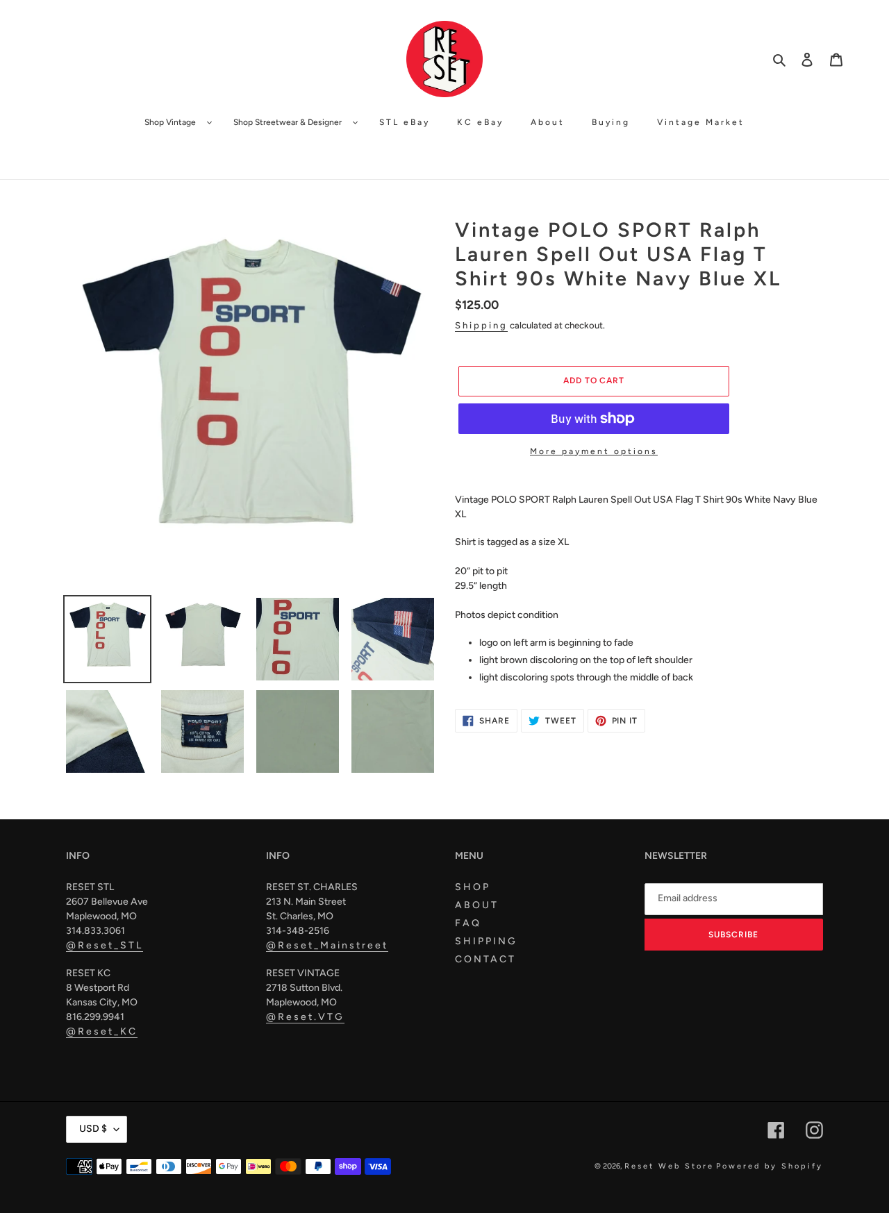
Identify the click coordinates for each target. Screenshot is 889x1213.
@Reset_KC (102, 1031)
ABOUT (477, 905)
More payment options (594, 451)
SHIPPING (486, 941)
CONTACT (485, 959)
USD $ (93, 1129)
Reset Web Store (669, 1166)
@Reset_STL (104, 945)
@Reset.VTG (305, 1017)
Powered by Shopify (769, 1166)
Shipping (481, 325)
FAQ (468, 923)
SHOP (472, 887)
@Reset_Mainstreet (327, 945)
